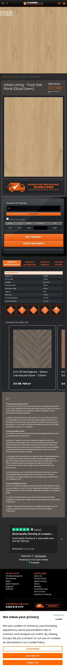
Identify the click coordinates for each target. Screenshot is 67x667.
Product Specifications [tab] (11, 263)
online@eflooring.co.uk (17, 604)
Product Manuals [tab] (45, 263)
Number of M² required (16, 203)
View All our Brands (42, 594)
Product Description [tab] (29, 263)
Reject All (32, 662)
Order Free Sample (33, 243)
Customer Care (41, 589)
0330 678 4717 (15, 607)
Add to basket (33, 237)
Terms (37, 584)
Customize (32, 648)
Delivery (37, 586)
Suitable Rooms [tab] (58, 263)
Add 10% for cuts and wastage (17, 219)
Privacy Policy (40, 578)
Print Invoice (39, 591)
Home (4, 76)
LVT (10, 76)
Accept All (32, 655)
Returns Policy (40, 581)
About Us (38, 576)
